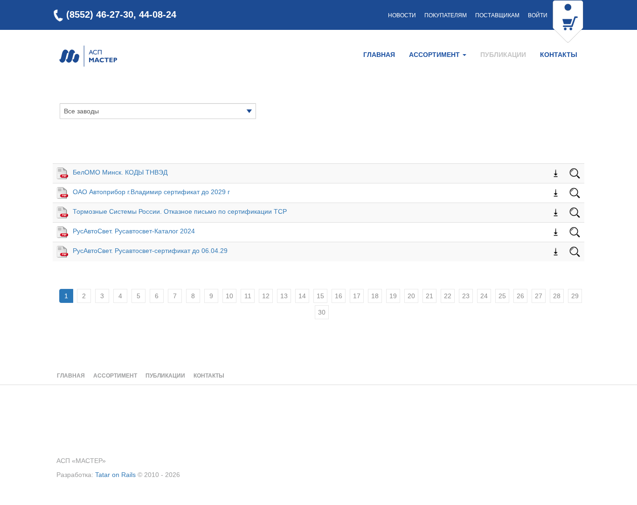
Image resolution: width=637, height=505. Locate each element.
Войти (537, 15)
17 (356, 296)
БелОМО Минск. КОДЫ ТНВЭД (120, 172)
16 (338, 296)
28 (557, 296)
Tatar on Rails (115, 474)
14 (302, 296)
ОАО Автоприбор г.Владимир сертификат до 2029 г (151, 192)
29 (575, 296)
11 (247, 296)
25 (502, 296)
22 (447, 296)
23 (466, 296)
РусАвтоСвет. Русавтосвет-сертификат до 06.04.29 (150, 250)
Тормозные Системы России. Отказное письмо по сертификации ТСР (180, 211)
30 (321, 312)
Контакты (558, 54)
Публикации (503, 54)
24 (484, 296)
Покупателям (445, 15)
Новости (402, 15)
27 (538, 296)
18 (375, 296)
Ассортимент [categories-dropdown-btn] (435, 54)
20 (411, 296)
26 (520, 296)
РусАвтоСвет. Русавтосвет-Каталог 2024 (134, 231)
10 (229, 296)
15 (320, 296)
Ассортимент (115, 375)
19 (393, 296)
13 (284, 296)
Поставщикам (497, 15)
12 (266, 296)
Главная (379, 54)
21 (429, 296)
